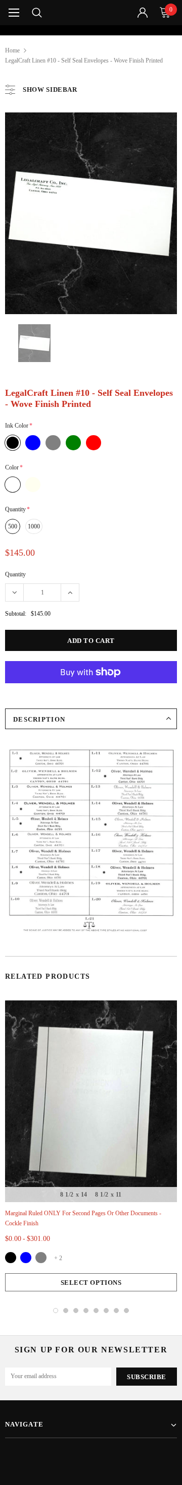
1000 (34, 526)
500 (12, 526)
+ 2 (58, 1258)
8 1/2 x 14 (73, 1194)
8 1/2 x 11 (108, 1194)
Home (12, 50)
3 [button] (75, 1310)
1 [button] (55, 1310)
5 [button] (96, 1310)
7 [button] (116, 1310)
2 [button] (65, 1310)
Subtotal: (15, 613)
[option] (91, 30)
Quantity (15, 574)
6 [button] (106, 1310)
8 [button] (126, 1310)
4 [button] (85, 1310)
